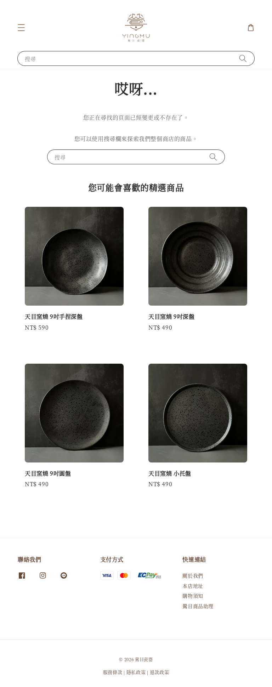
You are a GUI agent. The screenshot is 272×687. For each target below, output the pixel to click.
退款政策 (159, 672)
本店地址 (192, 585)
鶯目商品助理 (198, 605)
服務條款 (113, 672)
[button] (21, 27)
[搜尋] (243, 58)
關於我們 (192, 575)
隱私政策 (136, 672)
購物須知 (192, 595)
